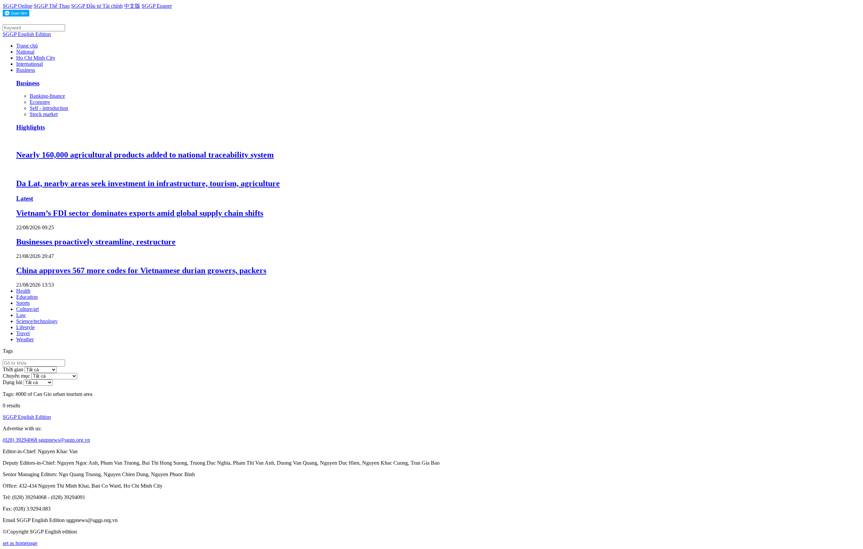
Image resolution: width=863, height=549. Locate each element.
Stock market (44, 114)
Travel (23, 333)
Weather (25, 339)
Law (21, 315)
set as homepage (20, 543)
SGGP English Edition (27, 34)
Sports (23, 303)
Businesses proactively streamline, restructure (96, 241)
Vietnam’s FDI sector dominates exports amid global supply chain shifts (139, 213)
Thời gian (13, 369)
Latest (24, 198)
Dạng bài (12, 382)
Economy (40, 102)
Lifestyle (25, 327)
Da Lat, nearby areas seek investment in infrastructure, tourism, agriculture (148, 183)
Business (25, 70)
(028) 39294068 (20, 440)
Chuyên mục (16, 376)
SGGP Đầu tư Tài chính (97, 6)
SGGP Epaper (157, 6)
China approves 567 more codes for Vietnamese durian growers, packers (141, 270)
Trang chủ (27, 46)
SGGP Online (17, 6)
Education (27, 297)
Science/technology (37, 321)
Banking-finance (47, 96)
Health (23, 291)
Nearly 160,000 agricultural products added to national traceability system (145, 154)
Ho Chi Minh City (35, 58)
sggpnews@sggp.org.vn (64, 440)
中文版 (132, 6)
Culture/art (27, 309)
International (29, 64)
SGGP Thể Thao (52, 6)
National (25, 52)
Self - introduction (49, 108)
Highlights (30, 127)
